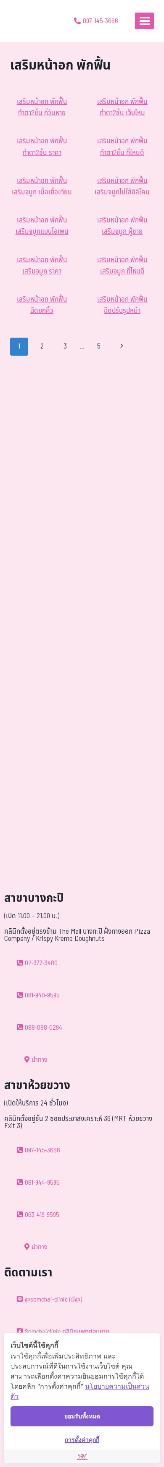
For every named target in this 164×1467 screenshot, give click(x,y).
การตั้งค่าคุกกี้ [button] (82, 1439)
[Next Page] (122, 346)
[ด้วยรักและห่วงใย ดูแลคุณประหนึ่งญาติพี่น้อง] (30, 21)
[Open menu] (144, 21)
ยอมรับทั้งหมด (82, 1416)
